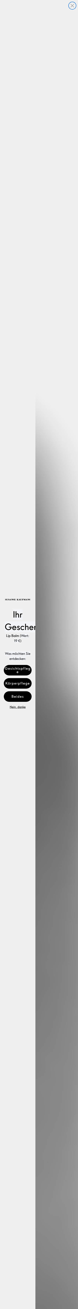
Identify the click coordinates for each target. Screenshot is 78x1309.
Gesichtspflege (17, 670)
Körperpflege (17, 683)
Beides (18, 696)
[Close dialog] (72, 5)
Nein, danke (18, 707)
